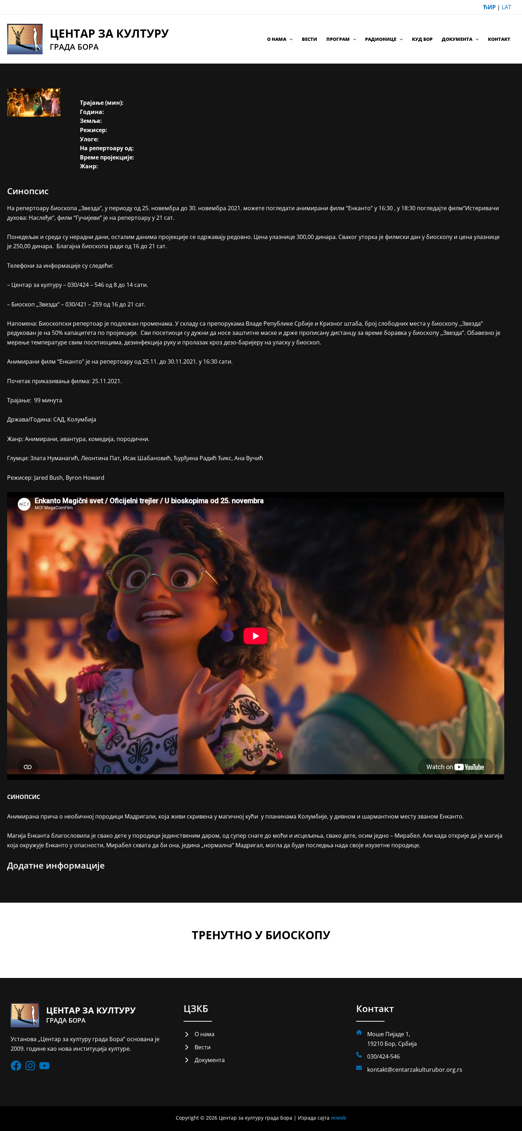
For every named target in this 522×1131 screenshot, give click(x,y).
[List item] (16, 1065)
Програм (338, 39)
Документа (457, 39)
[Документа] (204, 1060)
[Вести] (197, 1047)
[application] (289, 39)
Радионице (380, 39)
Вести (309, 39)
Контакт (499, 39)
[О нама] (199, 1034)
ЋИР (489, 7)
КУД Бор (422, 39)
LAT (506, 7)
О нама (276, 39)
